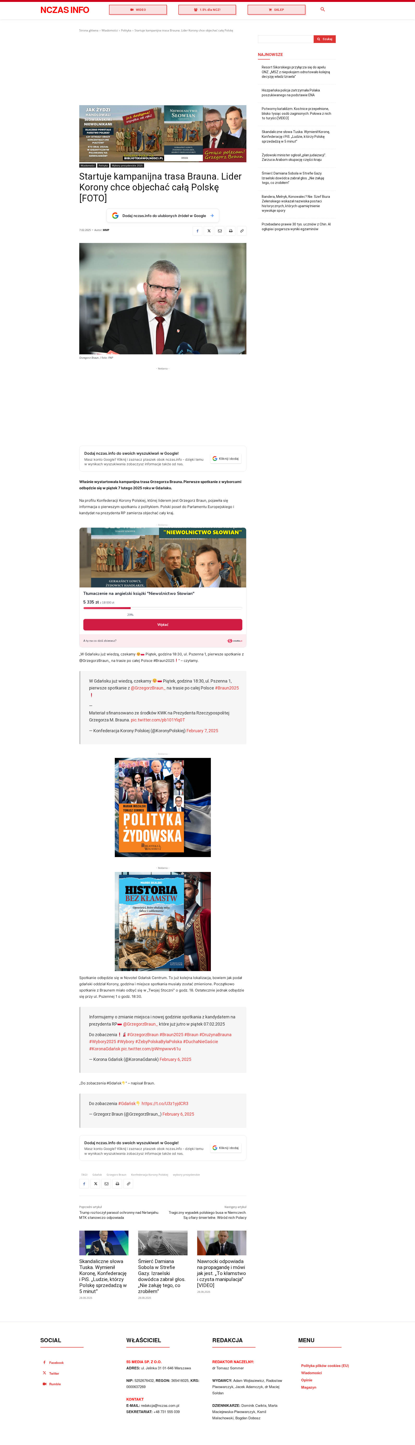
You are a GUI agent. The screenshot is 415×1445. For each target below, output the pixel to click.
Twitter (54, 1373)
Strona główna (88, 30)
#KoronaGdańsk (104, 1048)
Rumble (55, 1384)
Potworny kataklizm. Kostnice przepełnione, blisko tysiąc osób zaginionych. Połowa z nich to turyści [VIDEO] (296, 113)
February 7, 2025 (202, 730)
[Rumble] (44, 1384)
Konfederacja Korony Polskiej (149, 1174)
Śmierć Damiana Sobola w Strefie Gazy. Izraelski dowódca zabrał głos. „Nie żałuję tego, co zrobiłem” (162, 1276)
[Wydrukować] (230, 231)
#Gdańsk (127, 1103)
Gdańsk (97, 1174)
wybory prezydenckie (186, 1174)
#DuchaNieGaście (200, 1041)
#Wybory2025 (102, 1041)
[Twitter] (208, 231)
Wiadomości (110, 30)
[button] (323, 9)
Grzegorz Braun (116, 1174)
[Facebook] (197, 231)
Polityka (126, 30)
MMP (106, 230)
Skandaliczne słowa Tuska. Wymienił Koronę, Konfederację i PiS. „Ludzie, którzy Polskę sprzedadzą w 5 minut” (103, 1276)
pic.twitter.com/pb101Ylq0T (158, 719)
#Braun (191, 1034)
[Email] (219, 231)
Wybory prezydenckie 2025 (127, 165)
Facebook (56, 1362)
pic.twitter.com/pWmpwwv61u (151, 1048)
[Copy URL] (241, 231)
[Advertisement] (162, 69)
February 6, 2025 (175, 1059)
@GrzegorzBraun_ (148, 687)
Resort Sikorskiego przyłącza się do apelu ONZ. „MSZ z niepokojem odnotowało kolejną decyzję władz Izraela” (296, 72)
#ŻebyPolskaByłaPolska (158, 1041)
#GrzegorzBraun (143, 1034)
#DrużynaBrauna (215, 1034)
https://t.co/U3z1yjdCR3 (165, 1103)
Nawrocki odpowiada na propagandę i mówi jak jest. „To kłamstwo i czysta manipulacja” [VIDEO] (221, 1273)
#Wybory (125, 1041)
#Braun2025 (227, 687)
